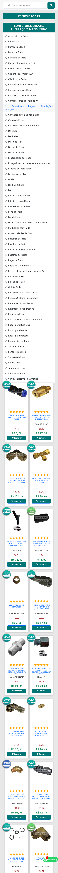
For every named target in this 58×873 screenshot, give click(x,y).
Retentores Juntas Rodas (20, 303)
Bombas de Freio (16, 46)
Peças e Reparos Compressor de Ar (26, 271)
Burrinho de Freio (17, 57)
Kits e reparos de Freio (19, 206)
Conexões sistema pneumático (24, 114)
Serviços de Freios (17, 357)
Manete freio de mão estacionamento (27, 222)
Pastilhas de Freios (17, 254)
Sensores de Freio (17, 351)
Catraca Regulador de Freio (22, 63)
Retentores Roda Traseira (21, 308)
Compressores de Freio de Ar (23, 100)
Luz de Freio (14, 217)
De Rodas (13, 136)
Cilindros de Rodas (17, 79)
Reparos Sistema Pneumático (23, 297)
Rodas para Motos (17, 330)
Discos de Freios (16, 152)
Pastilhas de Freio (17, 238)
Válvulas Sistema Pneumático (23, 378)
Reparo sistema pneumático (22, 292)
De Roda (12, 130)
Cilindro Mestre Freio (19, 68)
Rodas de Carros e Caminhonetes (25, 319)
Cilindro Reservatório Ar (20, 73)
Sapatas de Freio (16, 346)
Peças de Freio (15, 260)
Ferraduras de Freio (18, 174)
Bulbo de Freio (15, 52)
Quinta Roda (14, 287)
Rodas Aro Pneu (16, 314)
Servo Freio (14, 362)
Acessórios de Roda (18, 36)
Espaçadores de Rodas (19, 157)
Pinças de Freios (16, 281)
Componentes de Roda (20, 89)
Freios (11, 190)
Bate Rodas (14, 41)
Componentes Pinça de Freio (22, 84)
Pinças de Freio (16, 276)
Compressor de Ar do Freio (22, 95)
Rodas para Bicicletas (19, 324)
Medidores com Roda (19, 227)
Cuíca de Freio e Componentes (23, 125)
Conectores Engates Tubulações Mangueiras (29, 108)
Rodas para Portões (18, 335)
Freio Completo (16, 184)
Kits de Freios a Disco (19, 200)
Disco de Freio (15, 141)
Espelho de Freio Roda (19, 168)
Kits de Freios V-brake (19, 195)
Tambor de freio (16, 368)
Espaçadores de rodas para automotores (29, 163)
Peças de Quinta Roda (19, 265)
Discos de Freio (16, 147)
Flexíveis (12, 179)
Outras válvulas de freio (20, 233)
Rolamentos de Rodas (19, 341)
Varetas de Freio (16, 373)
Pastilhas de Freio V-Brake (21, 249)
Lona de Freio (15, 211)
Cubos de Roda (16, 120)
